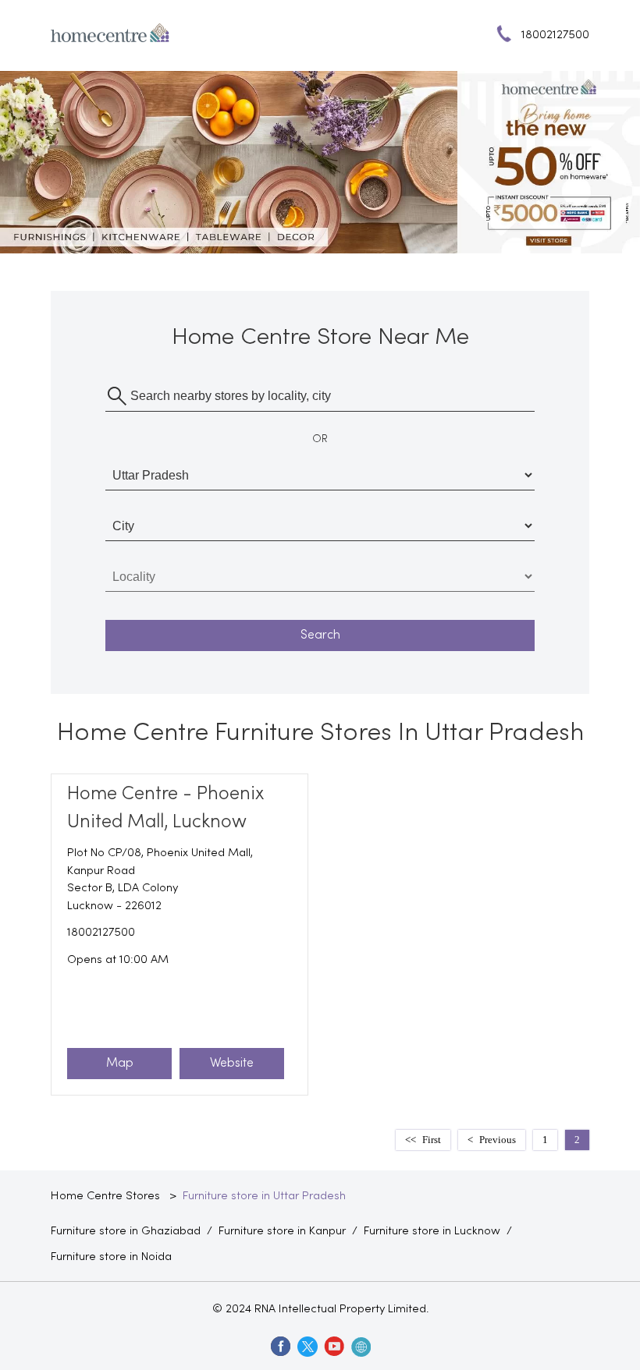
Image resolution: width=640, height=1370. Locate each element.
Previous (497, 1139)
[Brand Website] (360, 1346)
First (431, 1139)
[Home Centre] (110, 35)
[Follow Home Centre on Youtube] (333, 1346)
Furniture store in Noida (111, 1256)
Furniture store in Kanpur (282, 1231)
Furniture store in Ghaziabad (126, 1231)
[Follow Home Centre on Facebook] (280, 1346)
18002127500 (101, 932)
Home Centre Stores (107, 1196)
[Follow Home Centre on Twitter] (307, 1346)
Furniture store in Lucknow (432, 1231)
